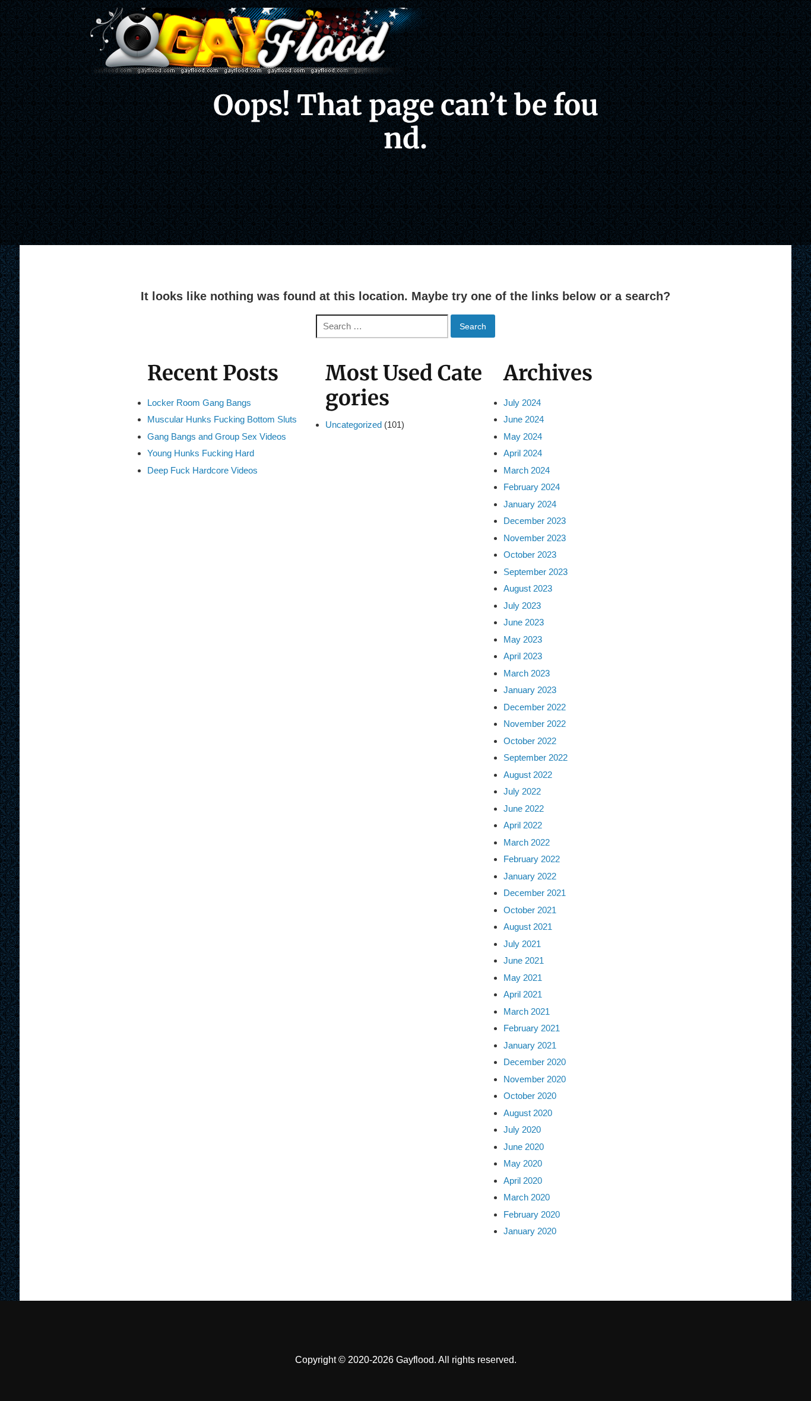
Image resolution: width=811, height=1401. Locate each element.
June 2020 (523, 1147)
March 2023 (526, 673)
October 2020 (529, 1096)
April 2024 (522, 453)
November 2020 (534, 1079)
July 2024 (522, 403)
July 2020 (522, 1129)
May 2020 (522, 1163)
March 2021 (526, 1011)
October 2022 (529, 741)
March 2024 (526, 470)
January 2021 (529, 1045)
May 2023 (522, 639)
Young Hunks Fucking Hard (200, 453)
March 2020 (526, 1197)
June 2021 (523, 960)
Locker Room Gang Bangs (199, 403)
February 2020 (531, 1214)
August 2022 (527, 775)
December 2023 (534, 521)
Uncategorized (353, 425)
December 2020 (534, 1062)
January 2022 (529, 876)
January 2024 (529, 504)
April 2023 (522, 656)
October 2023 (529, 554)
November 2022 (534, 724)
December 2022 (534, 707)
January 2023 (529, 690)
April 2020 (522, 1181)
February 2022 (531, 859)
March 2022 (526, 842)
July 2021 (522, 944)
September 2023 (535, 572)
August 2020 (527, 1113)
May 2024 (522, 436)
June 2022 (523, 808)
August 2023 (527, 588)
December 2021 (534, 893)
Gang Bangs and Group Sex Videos (216, 436)
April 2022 (522, 825)
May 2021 (522, 978)
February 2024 (531, 487)
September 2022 (535, 757)
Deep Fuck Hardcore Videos (202, 470)
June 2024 (523, 419)
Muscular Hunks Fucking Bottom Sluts (222, 419)
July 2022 (522, 791)
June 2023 (523, 622)
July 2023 (522, 606)
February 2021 (531, 1028)
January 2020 (529, 1231)
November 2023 (534, 538)
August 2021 (527, 927)
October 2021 (529, 910)
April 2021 (522, 994)
